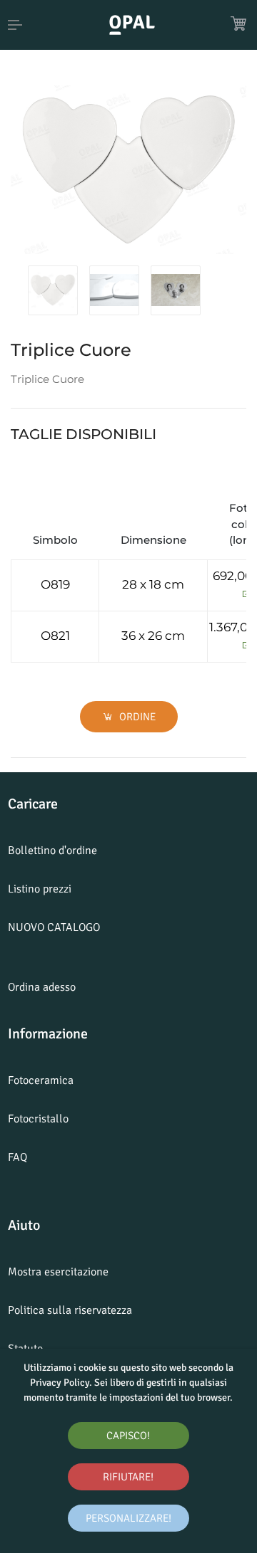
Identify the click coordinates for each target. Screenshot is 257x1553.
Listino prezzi (39, 889)
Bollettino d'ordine (52, 850)
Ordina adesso (42, 987)
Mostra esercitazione (58, 1272)
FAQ (17, 1157)
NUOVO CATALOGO (54, 927)
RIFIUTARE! (128, 1476)
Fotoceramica (41, 1080)
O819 (55, 584)
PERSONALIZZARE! (128, 1518)
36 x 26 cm (153, 635)
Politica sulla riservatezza (70, 1310)
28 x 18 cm (153, 584)
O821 (55, 635)
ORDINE (136, 716)
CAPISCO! (128, 1435)
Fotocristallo (38, 1119)
